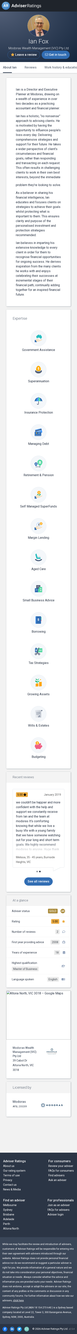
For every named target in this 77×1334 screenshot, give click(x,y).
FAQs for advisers (58, 1209)
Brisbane (8, 1214)
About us (8, 1166)
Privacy (7, 1180)
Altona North (11, 1228)
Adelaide (8, 1219)
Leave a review (25, 55)
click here (18, 1300)
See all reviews (38, 881)
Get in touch (57, 55)
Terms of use (11, 1175)
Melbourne (10, 1205)
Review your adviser (60, 1166)
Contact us (10, 1184)
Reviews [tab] (30, 67)
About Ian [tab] (10, 67)
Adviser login (56, 1214)
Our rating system (14, 1170)
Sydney (7, 1209)
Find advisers (56, 1175)
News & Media (12, 1189)
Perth (6, 1223)
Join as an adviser (59, 1205)
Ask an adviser (57, 1180)
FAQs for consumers (61, 1170)
